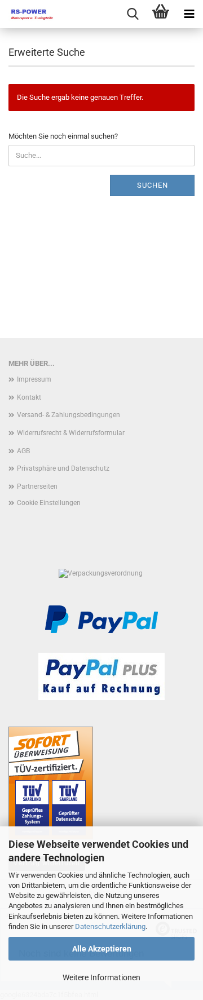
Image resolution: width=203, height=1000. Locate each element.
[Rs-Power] (28, 14)
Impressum (34, 379)
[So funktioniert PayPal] (101, 619)
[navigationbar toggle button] (189, 14)
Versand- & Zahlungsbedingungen (68, 415)
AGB (23, 451)
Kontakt (29, 397)
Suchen (152, 185)
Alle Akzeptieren (101, 948)
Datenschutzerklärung (110, 926)
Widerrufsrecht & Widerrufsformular (71, 433)
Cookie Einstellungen (49, 503)
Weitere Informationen (101, 977)
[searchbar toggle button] (132, 14)
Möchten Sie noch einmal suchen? (63, 136)
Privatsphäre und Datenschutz (63, 468)
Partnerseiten (37, 486)
